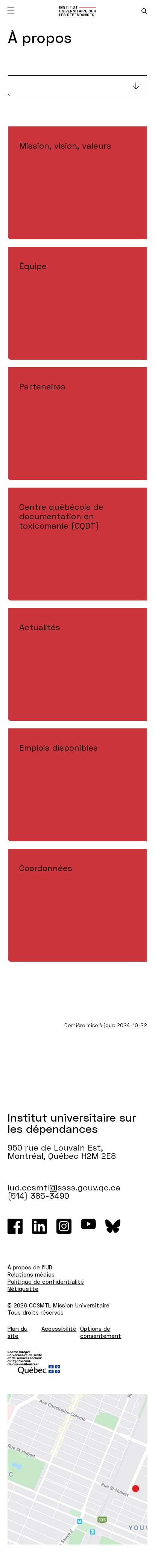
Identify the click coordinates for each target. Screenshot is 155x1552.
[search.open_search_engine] (144, 11)
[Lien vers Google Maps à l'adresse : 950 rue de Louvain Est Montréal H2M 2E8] (77, 1469)
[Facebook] (15, 1226)
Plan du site (17, 1332)
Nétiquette (23, 1288)
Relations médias (31, 1274)
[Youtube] (88, 1226)
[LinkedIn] (39, 1226)
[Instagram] (63, 1226)
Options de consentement (100, 1332)
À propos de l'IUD (30, 1267)
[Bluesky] (112, 1226)
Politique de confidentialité (46, 1281)
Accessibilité (58, 1328)
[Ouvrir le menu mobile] (11, 11)
